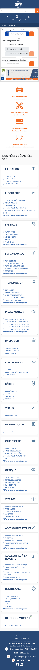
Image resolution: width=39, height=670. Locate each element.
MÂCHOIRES (9, 242)
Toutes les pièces (9, 25)
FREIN (7, 394)
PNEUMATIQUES (14, 424)
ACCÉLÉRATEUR (11, 391)
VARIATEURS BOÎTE (12, 292)
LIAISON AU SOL (14, 253)
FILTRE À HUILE (10, 176)
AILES (7, 458)
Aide (7, 20)
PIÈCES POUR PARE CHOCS (15, 456)
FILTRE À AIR (10, 179)
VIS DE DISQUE (10, 237)
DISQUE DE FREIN (11, 234)
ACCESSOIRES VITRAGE (14, 506)
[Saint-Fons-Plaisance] (19, 4)
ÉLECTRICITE (12, 193)
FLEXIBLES (9, 370)
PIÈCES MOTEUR (14, 311)
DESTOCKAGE (13, 589)
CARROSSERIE (13, 441)
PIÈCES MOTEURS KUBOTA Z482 (17, 327)
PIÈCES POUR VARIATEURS (15, 298)
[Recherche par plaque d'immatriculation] (31, 33)
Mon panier (29, 20)
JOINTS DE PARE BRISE (13, 511)
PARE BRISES (10, 509)
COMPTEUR (9, 399)
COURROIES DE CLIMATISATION (17, 322)
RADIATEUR (12, 340)
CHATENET (9, 606)
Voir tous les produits (13, 432)
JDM (7, 604)
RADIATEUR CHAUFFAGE (14, 351)
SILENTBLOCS (10, 375)
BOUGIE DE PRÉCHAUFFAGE (15, 200)
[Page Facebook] (18, 664)
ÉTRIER (7, 239)
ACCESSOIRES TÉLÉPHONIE (15, 567)
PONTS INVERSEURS (13, 300)
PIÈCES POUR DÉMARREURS (16, 208)
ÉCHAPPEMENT (14, 362)
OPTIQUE (10, 470)
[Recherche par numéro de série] (31, 63)
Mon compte (17, 20)
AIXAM (7, 601)
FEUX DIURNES (10, 487)
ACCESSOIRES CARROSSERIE (16, 540)
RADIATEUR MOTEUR (13, 348)
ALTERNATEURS (11, 203)
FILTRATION (12, 169)
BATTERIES (9, 538)
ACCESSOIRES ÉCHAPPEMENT (16, 372)
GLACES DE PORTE (12, 516)
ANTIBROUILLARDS (12, 482)
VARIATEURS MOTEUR (13, 295)
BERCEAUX (9, 271)
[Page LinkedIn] (21, 664)
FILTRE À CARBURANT (13, 181)
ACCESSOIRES (10, 353)
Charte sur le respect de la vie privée (21, 643)
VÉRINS (9, 408)
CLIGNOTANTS (10, 485)
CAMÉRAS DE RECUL (13, 577)
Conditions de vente (21, 638)
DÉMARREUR (10, 205)
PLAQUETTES (10, 232)
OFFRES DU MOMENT (17, 618)
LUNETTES (9, 514)
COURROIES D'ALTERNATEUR (16, 319)
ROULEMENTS (10, 261)
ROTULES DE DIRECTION (14, 263)
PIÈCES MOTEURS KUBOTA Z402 (17, 324)
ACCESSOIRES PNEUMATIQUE (16, 565)
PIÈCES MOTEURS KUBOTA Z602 (17, 329)
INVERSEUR (9, 396)
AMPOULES (9, 546)
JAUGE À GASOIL (11, 184)
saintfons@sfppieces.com (24, 656)
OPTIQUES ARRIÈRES (13, 480)
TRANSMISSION (14, 282)
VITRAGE (10, 499)
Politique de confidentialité (21, 641)
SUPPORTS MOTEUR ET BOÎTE (16, 268)
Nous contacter (21, 636)
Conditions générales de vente (21, 646)
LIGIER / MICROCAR (12, 599)
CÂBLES (9, 384)
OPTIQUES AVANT (12, 477)
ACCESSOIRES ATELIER (18, 528)
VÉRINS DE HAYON (12, 415)
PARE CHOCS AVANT (13, 451)
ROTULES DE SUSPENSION (15, 266)
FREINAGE (11, 224)
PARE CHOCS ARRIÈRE (13, 453)
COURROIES (9, 290)
